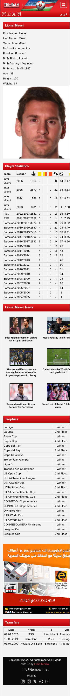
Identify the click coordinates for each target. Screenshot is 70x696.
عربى (63, 14)
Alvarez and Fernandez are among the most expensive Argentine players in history (21, 372)
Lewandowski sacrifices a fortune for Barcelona (21, 406)
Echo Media (41, 663)
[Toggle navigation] (63, 5)
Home (31, 676)
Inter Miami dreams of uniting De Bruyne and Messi (21, 339)
